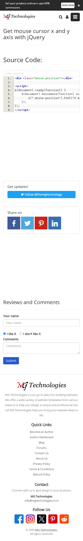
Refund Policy (41, 474)
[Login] (67, 17)
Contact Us (42, 453)
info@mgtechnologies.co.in (41, 500)
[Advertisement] (41, 149)
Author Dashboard (41, 437)
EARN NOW (68, 5)
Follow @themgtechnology (43, 194)
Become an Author (41, 432)
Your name (11, 316)
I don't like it (32, 334)
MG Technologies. (46, 530)
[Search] (61, 17)
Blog (41, 442)
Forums (41, 448)
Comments (11, 339)
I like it (11, 334)
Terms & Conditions (41, 469)
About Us (41, 458)
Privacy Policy (41, 464)
